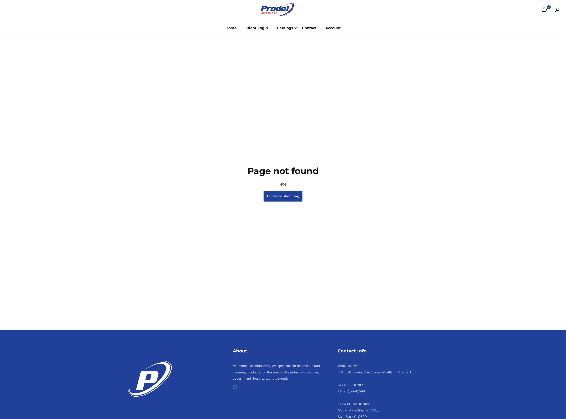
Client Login (256, 28)
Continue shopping (283, 196)
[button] (285, 28)
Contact (309, 28)
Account (333, 28)
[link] (178, 380)
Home (231, 28)
